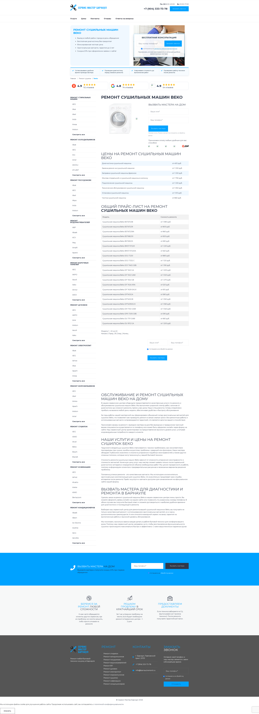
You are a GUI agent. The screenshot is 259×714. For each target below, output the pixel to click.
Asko (74, 285)
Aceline (75, 528)
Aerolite (75, 538)
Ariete (74, 487)
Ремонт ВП (108, 666)
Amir (74, 320)
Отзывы (107, 19)
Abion (74, 518)
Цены (83, 19)
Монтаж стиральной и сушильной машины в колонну (125, 178)
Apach (74, 371)
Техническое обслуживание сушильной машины (123, 188)
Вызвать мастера (158, 128)
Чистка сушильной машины (114, 198)
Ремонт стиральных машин (80, 98)
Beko (74, 447)
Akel (74, 114)
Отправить (176, 684)
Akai (74, 109)
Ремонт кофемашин (80, 467)
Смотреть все (78, 135)
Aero (74, 533)
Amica (74, 401)
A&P (74, 227)
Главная (73, 78)
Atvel (74, 442)
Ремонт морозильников (82, 386)
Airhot (74, 361)
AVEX (74, 295)
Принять (7, 711)
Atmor (74, 290)
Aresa (74, 124)
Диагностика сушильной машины (116, 163)
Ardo (74, 119)
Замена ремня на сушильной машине (118, 168)
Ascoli (74, 280)
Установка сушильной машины (115, 193)
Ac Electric (76, 523)
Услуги (73, 19)
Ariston (75, 129)
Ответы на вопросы (125, 19)
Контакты (95, 19)
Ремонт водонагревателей (80, 221)
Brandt (75, 457)
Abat (74, 145)
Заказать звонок (179, 9)
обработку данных (166, 349)
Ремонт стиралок (110, 654)
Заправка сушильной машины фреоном (119, 173)
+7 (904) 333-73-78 (155, 8)
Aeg (74, 243)
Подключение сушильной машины (117, 183)
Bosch (74, 452)
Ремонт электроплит (80, 346)
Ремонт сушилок (85, 78)
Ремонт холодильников (82, 140)
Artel (74, 160)
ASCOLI (75, 165)
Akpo (74, 200)
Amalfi (74, 248)
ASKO (74, 437)
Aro (73, 155)
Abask (74, 232)
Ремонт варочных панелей (79, 263)
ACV (74, 238)
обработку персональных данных (165, 48)
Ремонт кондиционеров (82, 508)
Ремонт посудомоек (80, 180)
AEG (74, 104)
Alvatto (75, 482)
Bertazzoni (76, 497)
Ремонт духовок (78, 305)
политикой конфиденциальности (109, 704)
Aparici (75, 253)
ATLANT (75, 170)
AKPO (74, 275)
